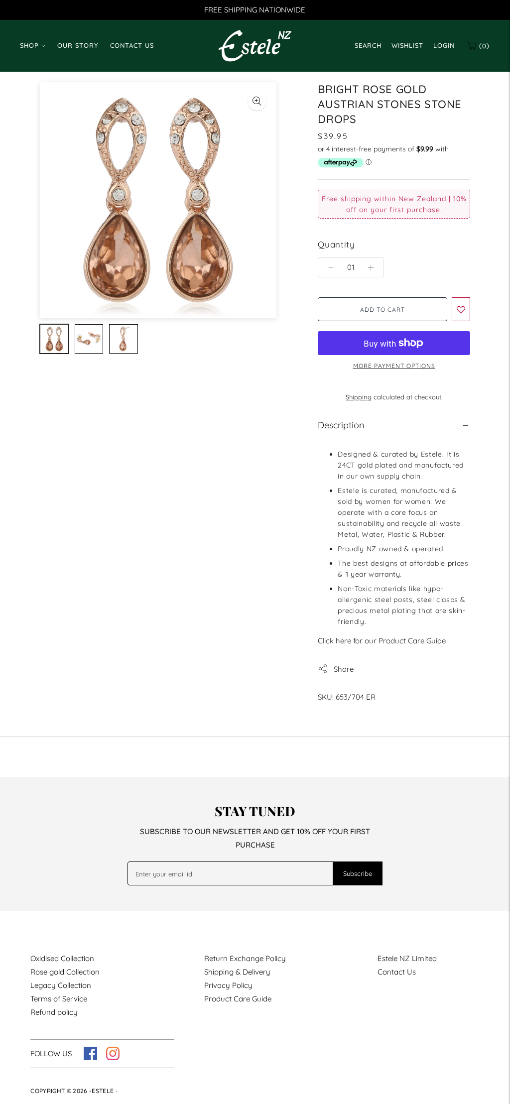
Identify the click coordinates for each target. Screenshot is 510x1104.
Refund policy (54, 1012)
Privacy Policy (228, 985)
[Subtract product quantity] (370, 267)
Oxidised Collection (62, 958)
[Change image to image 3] (123, 339)
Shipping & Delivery (237, 972)
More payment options (394, 365)
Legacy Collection (60, 985)
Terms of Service (58, 998)
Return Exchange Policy (245, 958)
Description (341, 425)
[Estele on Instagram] (113, 1057)
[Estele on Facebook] (90, 1057)
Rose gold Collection (65, 972)
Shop (29, 45)
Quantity (336, 244)
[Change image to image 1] (54, 339)
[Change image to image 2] (89, 339)
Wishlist (407, 45)
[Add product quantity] (330, 267)
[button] (461, 309)
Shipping (359, 397)
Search (368, 45)
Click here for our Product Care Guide (382, 640)
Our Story (77, 45)
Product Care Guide (237, 998)
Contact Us (132, 45)
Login (444, 45)
